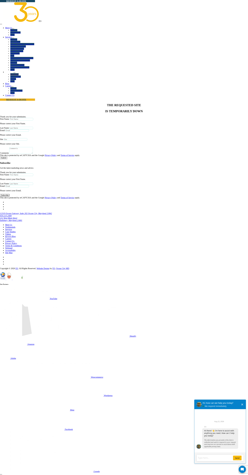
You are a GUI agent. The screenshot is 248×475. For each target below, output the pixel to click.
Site (1, 139)
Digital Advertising (18, 46)
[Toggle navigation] (1, 24)
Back (12, 35)
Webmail (8, 248)
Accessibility (10, 250)
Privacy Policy (51, 155)
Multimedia (15, 53)
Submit (3, 158)
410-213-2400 (6, 216)
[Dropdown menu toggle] (13, 28)
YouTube (53, 299)
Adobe (13, 358)
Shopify (132, 336)
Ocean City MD (62, 268)
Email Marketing (17, 49)
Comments (4, 153)
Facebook (68, 429)
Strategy (13, 63)
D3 (17, 268)
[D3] (19, 21)
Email (2, 130)
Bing (72, 410)
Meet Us (8, 28)
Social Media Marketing (20, 60)
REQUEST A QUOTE (16, 1)
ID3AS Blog (10, 236)
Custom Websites (17, 65)
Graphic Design (16, 51)
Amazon (30, 344)
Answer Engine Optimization (22, 44)
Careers (8, 86)
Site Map (9, 253)
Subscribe (5, 195)
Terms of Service (67, 155)
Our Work (14, 74)
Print (12, 56)
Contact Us (9, 95)
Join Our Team (16, 90)
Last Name (4, 128)
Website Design (43, 268)
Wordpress (108, 395)
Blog (7, 84)
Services (8, 37)
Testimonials (15, 32)
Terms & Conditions (13, 246)
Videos (13, 79)
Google (96, 471)
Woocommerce (96, 377)
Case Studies (15, 77)
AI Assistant (15, 42)
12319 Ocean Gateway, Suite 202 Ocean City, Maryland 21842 (26, 213)
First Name (4, 119)
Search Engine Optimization (21, 58)
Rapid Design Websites (19, 67)
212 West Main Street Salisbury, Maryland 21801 (11, 219)
